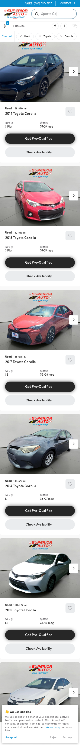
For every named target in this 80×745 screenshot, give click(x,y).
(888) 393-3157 (38, 3)
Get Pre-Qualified (38, 139)
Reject (54, 737)
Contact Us (67, 3)
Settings (67, 737)
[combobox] (53, 14)
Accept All (11, 737)
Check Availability (39, 152)
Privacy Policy (53, 727)
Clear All (7, 36)
